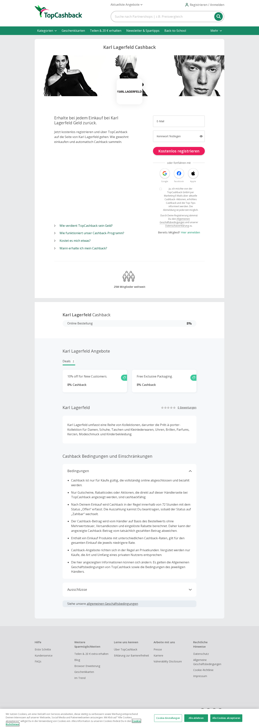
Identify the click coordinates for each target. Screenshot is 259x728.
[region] (129, 718)
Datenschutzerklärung (177, 225)
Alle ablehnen (196, 718)
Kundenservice (44, 655)
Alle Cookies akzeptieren (226, 718)
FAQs (38, 661)
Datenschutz (201, 654)
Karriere (158, 655)
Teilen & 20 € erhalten (105, 31)
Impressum (200, 676)
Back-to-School (175, 31)
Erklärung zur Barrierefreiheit (131, 655)
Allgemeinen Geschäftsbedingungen (175, 220)
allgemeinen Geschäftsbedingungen (112, 604)
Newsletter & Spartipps (142, 31)
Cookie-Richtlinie (203, 670)
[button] (126, 4)
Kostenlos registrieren (178, 151)
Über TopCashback (125, 649)
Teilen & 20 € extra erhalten (91, 654)
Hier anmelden (190, 232)
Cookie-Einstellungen (168, 718)
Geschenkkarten (73, 31)
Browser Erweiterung (87, 666)
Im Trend (80, 678)
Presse (158, 649)
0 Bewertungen (187, 407)
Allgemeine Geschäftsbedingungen (207, 662)
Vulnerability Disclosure (168, 661)
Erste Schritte (43, 649)
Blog (77, 660)
